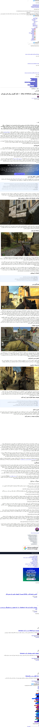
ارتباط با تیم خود (34, 558)
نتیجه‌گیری (35, 566)
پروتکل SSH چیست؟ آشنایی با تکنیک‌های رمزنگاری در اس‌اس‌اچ (32, 54)
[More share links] (36, 123)
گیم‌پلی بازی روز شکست (33, 536)
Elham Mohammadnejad (35, 98)
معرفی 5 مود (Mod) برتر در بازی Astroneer (28, 630)
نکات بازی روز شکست (33, 539)
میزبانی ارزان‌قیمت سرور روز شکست (28, 459)
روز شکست (33, 88)
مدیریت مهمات (34, 561)
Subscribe (28, 12)
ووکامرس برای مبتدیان (33, 86)
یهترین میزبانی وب (34, 79)
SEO (34, 22)
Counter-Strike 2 (6, 131)
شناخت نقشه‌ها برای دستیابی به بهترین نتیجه (30, 557)
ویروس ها (35, 85)
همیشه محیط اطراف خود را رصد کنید (31, 563)
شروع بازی (35, 555)
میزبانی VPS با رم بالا (17, 158)
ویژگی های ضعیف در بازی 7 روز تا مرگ (31, 82)
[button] (38, 41)
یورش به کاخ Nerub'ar (33, 78)
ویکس (36, 81)
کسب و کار (33, 19)
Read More (35, 597)
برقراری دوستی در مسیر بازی (32, 565)
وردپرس (34, 23)
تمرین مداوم (35, 564)
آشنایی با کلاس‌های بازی (33, 556)
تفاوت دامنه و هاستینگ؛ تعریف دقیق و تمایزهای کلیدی (33, 63)
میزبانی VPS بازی (13, 476)
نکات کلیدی (35, 542)
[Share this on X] (38, 123)
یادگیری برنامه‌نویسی (34, 80)
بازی (37, 88)
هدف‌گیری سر (35, 560)
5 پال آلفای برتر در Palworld (32, 676)
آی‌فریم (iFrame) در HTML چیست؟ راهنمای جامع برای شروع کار (21, 594)
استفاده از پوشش (34, 559)
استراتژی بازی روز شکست (32, 535)
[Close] (38, 692)
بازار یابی (33, 20)
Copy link (28, 726)
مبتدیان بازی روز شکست (33, 538)
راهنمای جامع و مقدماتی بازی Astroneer (29, 653)
